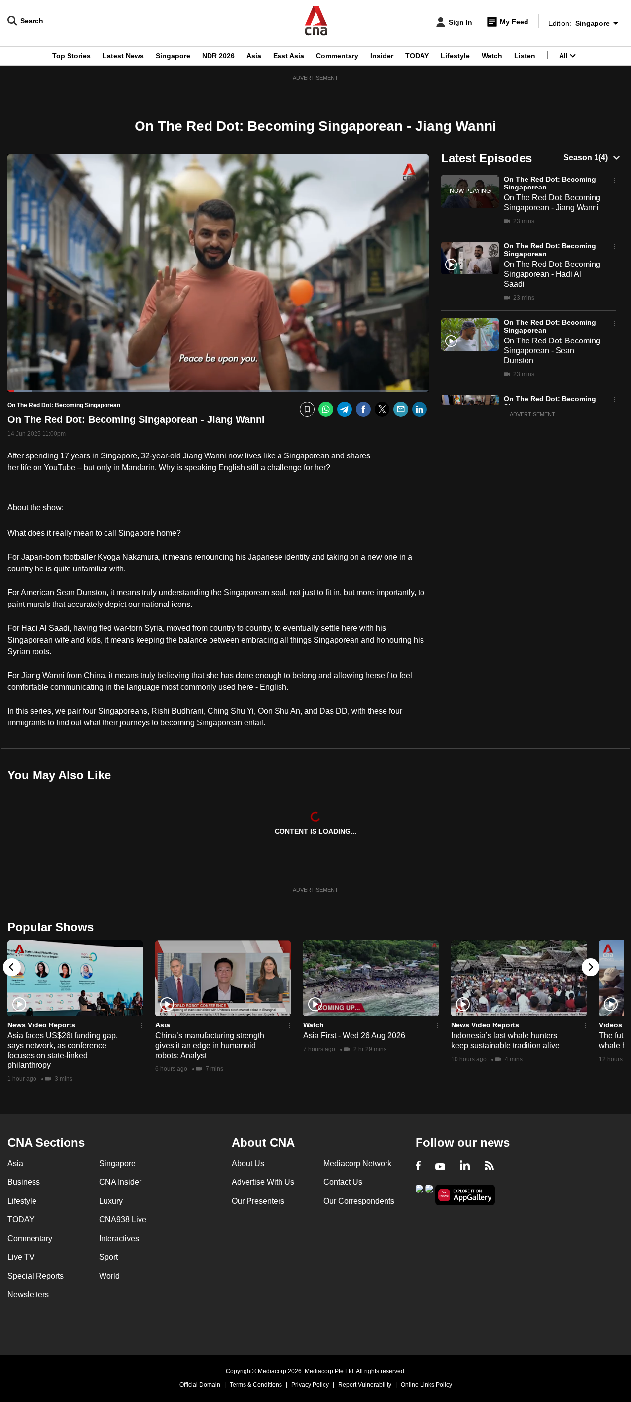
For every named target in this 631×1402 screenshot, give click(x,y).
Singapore (173, 56)
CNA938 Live (122, 1219)
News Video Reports (41, 1025)
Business (23, 1182)
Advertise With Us (263, 1182)
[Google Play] (419, 1194)
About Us (248, 1163)
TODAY (417, 56)
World (109, 1276)
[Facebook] (363, 409)
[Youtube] (440, 1166)
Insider (381, 56)
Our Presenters (258, 1201)
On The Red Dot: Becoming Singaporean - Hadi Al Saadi (552, 274)
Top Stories (71, 56)
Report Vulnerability (364, 1384)
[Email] (400, 409)
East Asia (288, 56)
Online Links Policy (426, 1384)
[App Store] (429, 1194)
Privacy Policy (310, 1384)
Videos (610, 1025)
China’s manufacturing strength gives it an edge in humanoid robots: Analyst (209, 1045)
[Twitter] (382, 409)
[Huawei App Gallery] (465, 1195)
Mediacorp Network (357, 1163)
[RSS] (489, 1166)
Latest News (123, 56)
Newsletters (28, 1294)
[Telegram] (344, 409)
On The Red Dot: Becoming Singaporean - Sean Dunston (552, 351)
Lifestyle (455, 56)
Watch (492, 56)
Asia (253, 56)
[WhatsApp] (325, 409)
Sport (108, 1257)
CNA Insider (120, 1182)
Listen (524, 56)
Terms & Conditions (256, 1384)
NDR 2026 (218, 56)
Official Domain (199, 1384)
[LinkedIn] (419, 409)
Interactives (119, 1238)
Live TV (21, 1257)
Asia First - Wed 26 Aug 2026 (354, 1035)
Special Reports (35, 1276)
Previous (12, 967)
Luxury (111, 1201)
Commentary (337, 56)
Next (590, 967)
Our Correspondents (358, 1201)
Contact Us (342, 1182)
